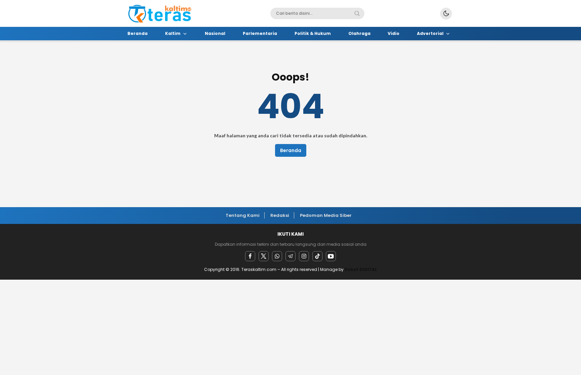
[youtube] (331, 256)
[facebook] (250, 256)
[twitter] (264, 256)
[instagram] (304, 256)
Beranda (290, 150)
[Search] (357, 13)
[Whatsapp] (277, 256)
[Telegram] (290, 256)
